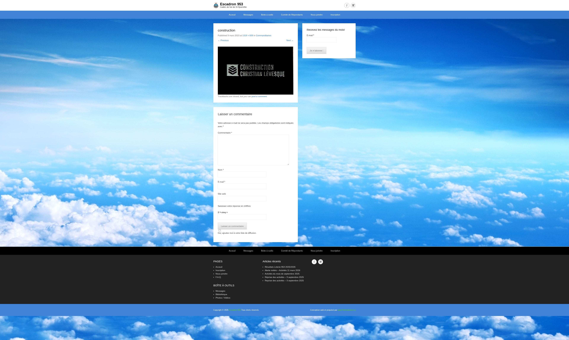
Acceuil (232, 14)
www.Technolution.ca (347, 310)
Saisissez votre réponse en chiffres (234, 206)
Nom (221, 170)
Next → (289, 40)
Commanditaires (263, 35)
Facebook (346, 5)
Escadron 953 (231, 4)
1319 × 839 (247, 35)
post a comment (259, 96)
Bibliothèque (221, 294)
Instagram (353, 5)
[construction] (255, 71)
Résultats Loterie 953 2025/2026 (280, 267)
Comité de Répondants (292, 14)
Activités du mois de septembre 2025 (282, 274)
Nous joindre (317, 14)
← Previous (223, 40)
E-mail (221, 182)
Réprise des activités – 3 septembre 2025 (284, 277)
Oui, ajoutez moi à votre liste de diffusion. (237, 233)
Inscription (335, 14)
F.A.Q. (218, 277)
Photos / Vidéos (223, 298)
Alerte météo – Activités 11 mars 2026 (282, 270)
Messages (248, 14)
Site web (222, 194)
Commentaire (225, 133)
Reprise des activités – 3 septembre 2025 (284, 280)
